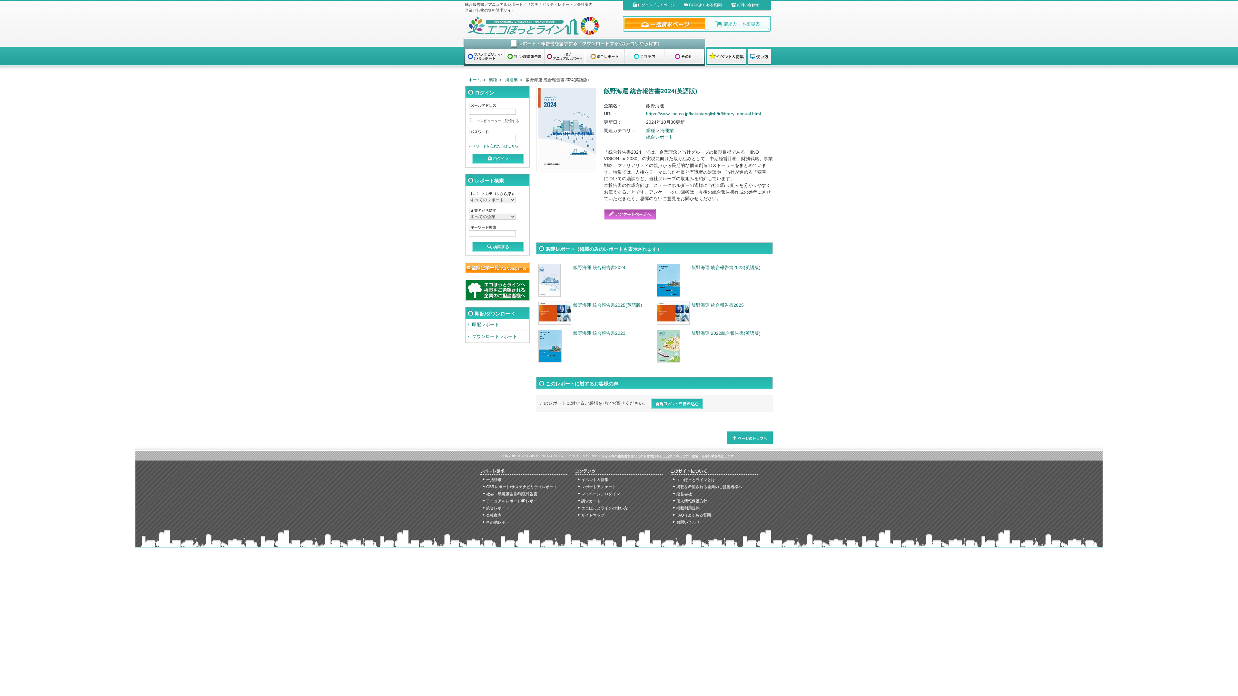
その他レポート (499, 522)
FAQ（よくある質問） (695, 515)
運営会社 (684, 494)
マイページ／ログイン (600, 494)
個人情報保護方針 (691, 501)
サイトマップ (592, 515)
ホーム (474, 79)
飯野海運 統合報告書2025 (718, 305)
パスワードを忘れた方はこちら (493, 146)
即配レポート (485, 324)
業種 (493, 79)
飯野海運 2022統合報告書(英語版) (726, 333)
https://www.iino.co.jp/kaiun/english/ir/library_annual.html (703, 113)
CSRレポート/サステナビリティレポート (521, 487)
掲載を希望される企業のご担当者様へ (709, 487)
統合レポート (659, 137)
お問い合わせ (688, 522)
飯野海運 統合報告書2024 (599, 267)
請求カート (591, 501)
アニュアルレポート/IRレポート (513, 501)
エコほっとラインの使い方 (604, 508)
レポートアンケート (598, 487)
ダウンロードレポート (494, 336)
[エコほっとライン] (542, 25)
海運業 (511, 79)
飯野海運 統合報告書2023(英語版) (726, 267)
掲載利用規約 (688, 508)
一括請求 (494, 480)
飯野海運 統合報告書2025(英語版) (607, 305)
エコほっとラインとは (695, 480)
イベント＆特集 (594, 480)
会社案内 (494, 515)
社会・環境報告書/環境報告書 (511, 494)
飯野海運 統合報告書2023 (599, 333)
